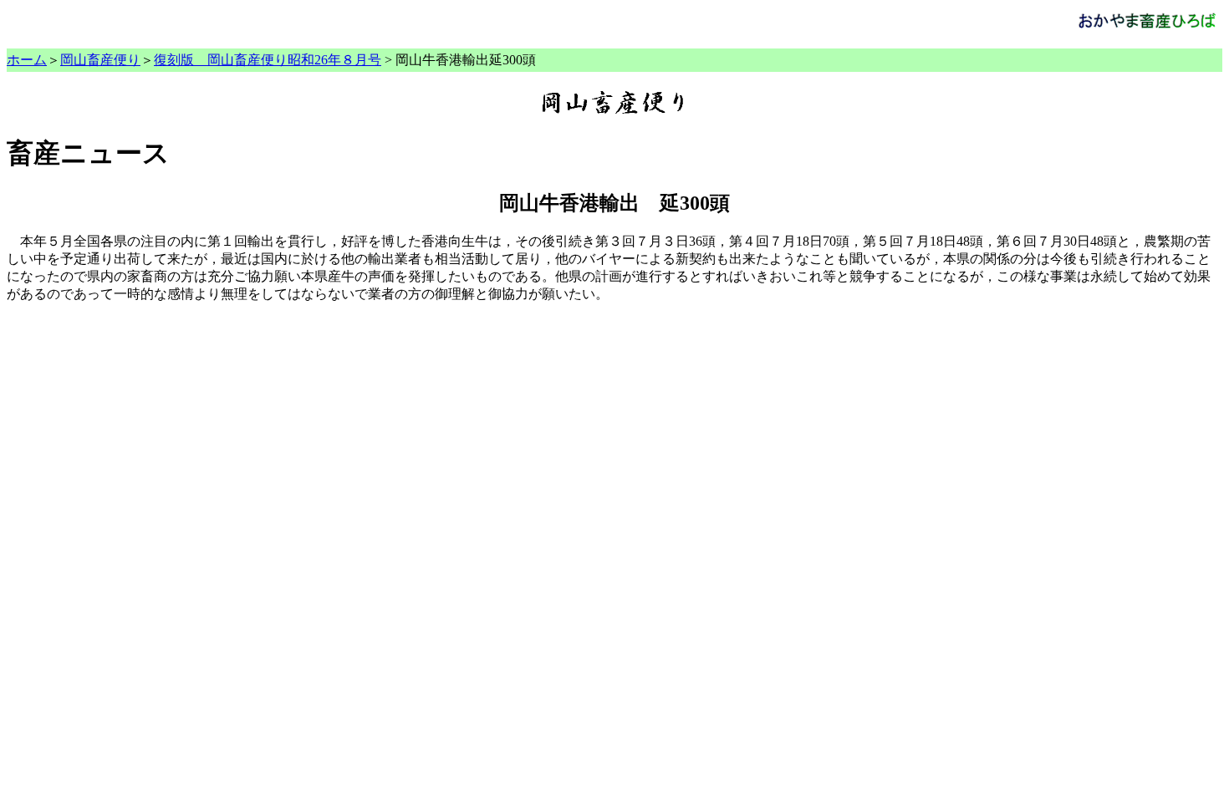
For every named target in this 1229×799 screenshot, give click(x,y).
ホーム (27, 60)
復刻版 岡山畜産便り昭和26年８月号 (267, 60)
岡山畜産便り (100, 60)
